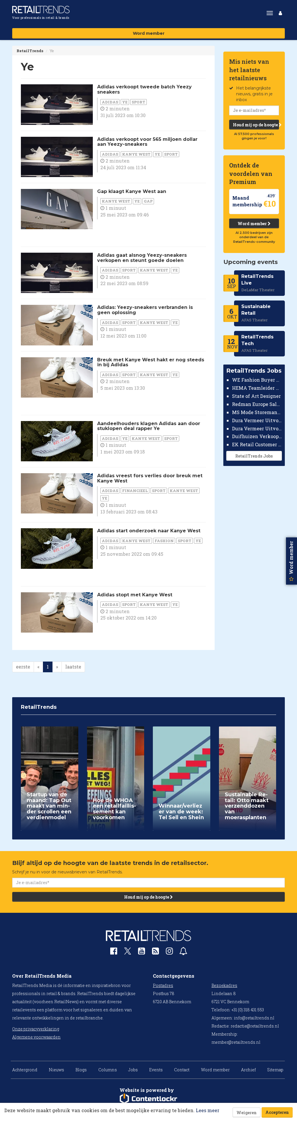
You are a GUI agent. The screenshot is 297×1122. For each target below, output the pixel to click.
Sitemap (275, 1069)
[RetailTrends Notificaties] (183, 952)
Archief (248, 1069)
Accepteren (277, 1112)
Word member (148, 33)
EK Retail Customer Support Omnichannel (257, 444)
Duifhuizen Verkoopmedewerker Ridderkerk (257, 436)
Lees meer (207, 1110)
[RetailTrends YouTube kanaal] (141, 952)
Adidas (110, 102)
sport (138, 102)
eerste (23, 667)
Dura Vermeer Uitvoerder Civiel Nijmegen (257, 428)
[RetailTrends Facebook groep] (113, 952)
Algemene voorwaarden (36, 1037)
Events (156, 1069)
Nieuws (56, 1069)
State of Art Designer (256, 396)
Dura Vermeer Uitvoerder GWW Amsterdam (257, 420)
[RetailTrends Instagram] (169, 952)
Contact (181, 1069)
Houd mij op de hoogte (256, 125)
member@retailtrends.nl (235, 1042)
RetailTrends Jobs (254, 456)
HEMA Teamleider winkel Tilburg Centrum (257, 388)
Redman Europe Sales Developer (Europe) (257, 404)
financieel (135, 490)
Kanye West (136, 154)
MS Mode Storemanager (257, 412)
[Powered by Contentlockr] (148, 1099)
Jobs (133, 1069)
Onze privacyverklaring (35, 1029)
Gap (148, 201)
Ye (125, 102)
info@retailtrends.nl (254, 1018)
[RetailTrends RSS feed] (155, 952)
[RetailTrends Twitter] (127, 953)
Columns (107, 1069)
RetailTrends (30, 50)
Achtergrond (24, 1069)
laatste (73, 667)
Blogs (81, 1069)
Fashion (164, 540)
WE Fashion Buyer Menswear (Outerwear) (257, 380)
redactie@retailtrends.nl (255, 1026)
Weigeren (246, 1112)
